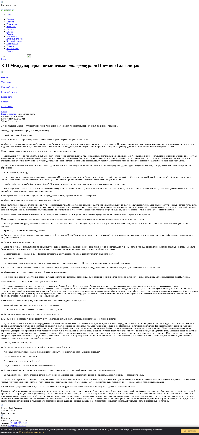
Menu (9, 15)
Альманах (11, 26)
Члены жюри (12, 48)
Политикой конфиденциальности (31, 432)
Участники (11, 36)
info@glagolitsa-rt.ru (17, 425)
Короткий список (14, 41)
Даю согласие (190, 431)
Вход (3, 59)
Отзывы (10, 29)
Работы (9, 34)
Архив (9, 51)
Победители (12, 43)
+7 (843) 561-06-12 (18, 423)
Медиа (9, 31)
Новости (10, 22)
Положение (11, 24)
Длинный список (14, 39)
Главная (10, 19)
